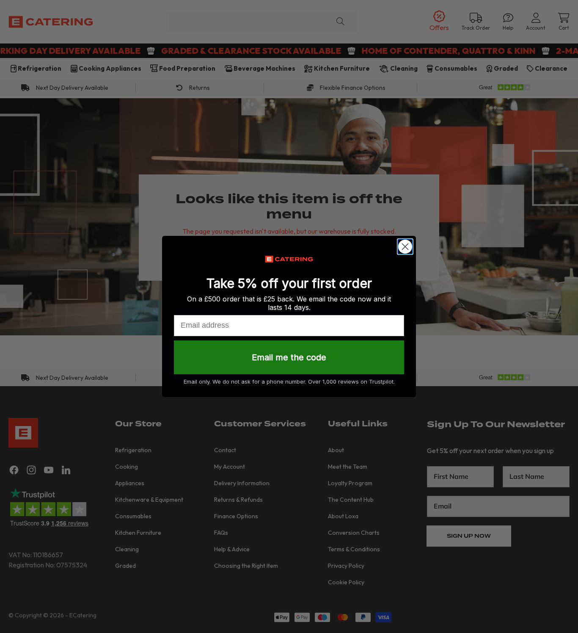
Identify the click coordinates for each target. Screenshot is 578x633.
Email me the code (289, 357)
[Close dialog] (405, 246)
